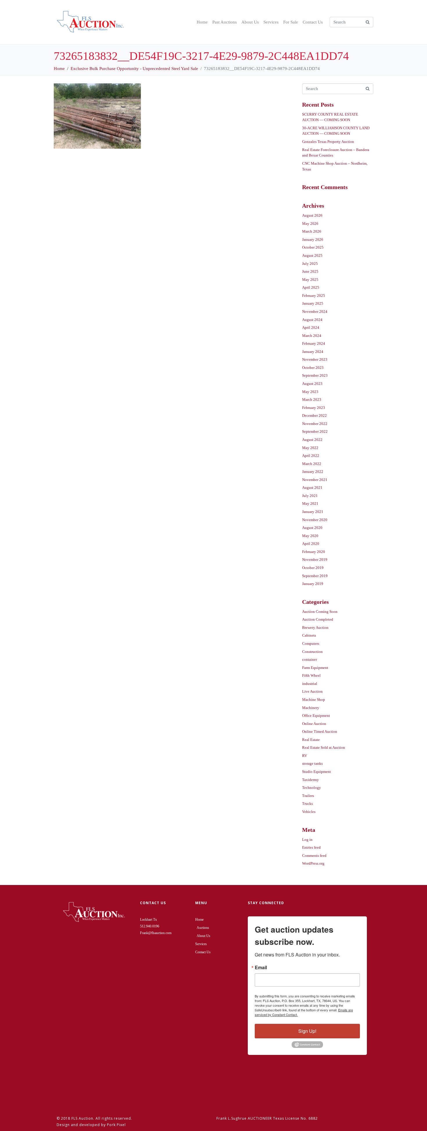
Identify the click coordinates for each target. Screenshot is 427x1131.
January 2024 (312, 351)
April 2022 (310, 455)
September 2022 (315, 431)
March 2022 (311, 464)
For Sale (290, 22)
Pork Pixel (116, 1124)
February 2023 (313, 407)
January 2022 (312, 471)
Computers (310, 643)
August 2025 (312, 255)
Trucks (307, 803)
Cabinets (309, 635)
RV (304, 755)
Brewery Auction (315, 627)
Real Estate (311, 739)
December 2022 (314, 415)
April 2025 (310, 287)
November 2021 (314, 479)
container (309, 659)
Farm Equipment (315, 667)
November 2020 (314, 520)
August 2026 (312, 215)
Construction (312, 651)
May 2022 (310, 448)
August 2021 (312, 487)
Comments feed (314, 855)
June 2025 (310, 271)
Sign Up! (307, 1031)
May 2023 (310, 391)
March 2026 (311, 231)
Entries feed (311, 847)
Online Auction (314, 723)
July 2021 (310, 495)
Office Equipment (316, 715)
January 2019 (312, 583)
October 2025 (313, 247)
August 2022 (312, 439)
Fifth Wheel (311, 675)
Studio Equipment (316, 771)
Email (261, 967)
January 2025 (312, 303)
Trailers (308, 796)
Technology (311, 787)
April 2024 (310, 327)
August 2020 (312, 527)
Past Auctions (224, 22)
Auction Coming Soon (320, 611)
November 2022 (314, 423)
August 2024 (312, 319)
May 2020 (310, 536)
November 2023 (314, 359)
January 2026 (312, 239)
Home (202, 22)
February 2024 (313, 343)
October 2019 (313, 568)
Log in (307, 839)
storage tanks (312, 763)
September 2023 (315, 375)
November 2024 (314, 311)
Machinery (310, 707)
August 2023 (312, 383)
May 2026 (310, 223)
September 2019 (315, 576)
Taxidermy (310, 780)
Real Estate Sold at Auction (323, 747)
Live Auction (312, 691)
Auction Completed (317, 619)
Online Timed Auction (319, 731)
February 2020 (313, 552)
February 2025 (313, 295)
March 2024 (311, 335)
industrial (309, 683)
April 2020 (310, 543)
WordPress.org (313, 863)
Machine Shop (313, 699)
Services (271, 22)
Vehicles (308, 811)
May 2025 (310, 279)
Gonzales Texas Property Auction (328, 141)
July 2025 (310, 263)
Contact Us (313, 22)
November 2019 (314, 559)
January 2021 (312, 511)
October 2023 (313, 367)
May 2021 (310, 503)
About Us (250, 22)
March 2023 (311, 399)
